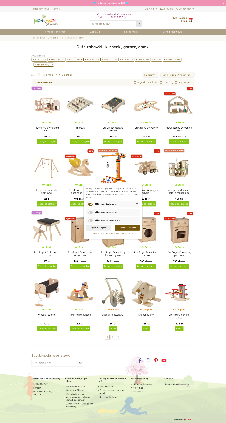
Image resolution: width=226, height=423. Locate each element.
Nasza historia (107, 386)
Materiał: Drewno (172, 59)
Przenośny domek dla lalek (47, 129)
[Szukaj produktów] (139, 24)
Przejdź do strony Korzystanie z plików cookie (113, 233)
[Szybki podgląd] (49, 125)
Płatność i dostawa (75, 386)
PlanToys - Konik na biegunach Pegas (80, 191)
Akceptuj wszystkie (127, 228)
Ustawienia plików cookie (176, 384)
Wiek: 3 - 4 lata (110, 59)
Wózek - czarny (46, 314)
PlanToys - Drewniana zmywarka (80, 254)
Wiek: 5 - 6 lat (143, 59)
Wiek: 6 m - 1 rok (57, 59)
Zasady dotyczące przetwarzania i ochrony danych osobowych (78, 397)
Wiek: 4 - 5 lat (127, 59)
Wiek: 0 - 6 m (40, 59)
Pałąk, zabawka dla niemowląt (47, 191)
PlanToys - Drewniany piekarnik (179, 254)
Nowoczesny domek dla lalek (179, 129)
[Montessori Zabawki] (46, 20)
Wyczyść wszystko (44, 64)
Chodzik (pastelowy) (113, 314)
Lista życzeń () (186, 8)
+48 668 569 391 (40, 384)
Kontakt (56, 8)
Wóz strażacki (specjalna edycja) (146, 191)
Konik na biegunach (80, 314)
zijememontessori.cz (142, 384)
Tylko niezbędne (98, 228)
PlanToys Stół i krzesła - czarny (47, 254)
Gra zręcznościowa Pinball (113, 129)
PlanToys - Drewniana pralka (146, 254)
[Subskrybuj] (80, 362)
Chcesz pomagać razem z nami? (112, 391)
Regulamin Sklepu (75, 390)
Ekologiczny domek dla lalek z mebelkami (179, 191)
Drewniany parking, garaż (179, 316)
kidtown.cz (138, 387)
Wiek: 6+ (157, 59)
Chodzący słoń (146, 314)
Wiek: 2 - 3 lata (92, 59)
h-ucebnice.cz (139, 391)
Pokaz (113, 328)
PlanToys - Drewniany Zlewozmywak (113, 254)
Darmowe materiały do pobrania (44, 393)
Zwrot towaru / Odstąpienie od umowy (79, 405)
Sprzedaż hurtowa (41, 8)
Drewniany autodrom (146, 127)
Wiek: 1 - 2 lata (75, 59)
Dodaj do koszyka (47, 141)
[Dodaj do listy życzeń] (44, 125)
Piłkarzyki (80, 127)
